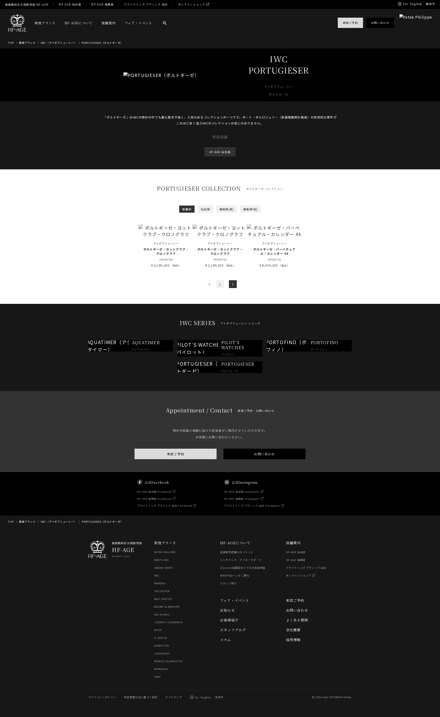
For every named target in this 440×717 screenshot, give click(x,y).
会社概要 (293, 629)
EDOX (158, 630)
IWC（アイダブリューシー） (59, 42)
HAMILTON (161, 645)
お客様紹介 (229, 620)
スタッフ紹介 (228, 583)
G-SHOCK (160, 638)
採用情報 (293, 639)
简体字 (219, 697)
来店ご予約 (175, 454)
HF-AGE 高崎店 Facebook (154, 498)
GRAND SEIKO (163, 567)
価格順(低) (250, 209)
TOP (11, 42)
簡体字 (430, 4)
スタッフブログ (233, 629)
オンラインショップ (191, 4)
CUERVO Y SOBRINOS (168, 622)
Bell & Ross (162, 614)
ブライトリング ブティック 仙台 (146, 4)
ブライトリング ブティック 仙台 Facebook (164, 505)
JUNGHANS (162, 653)
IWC (157, 575)
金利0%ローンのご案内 (234, 575)
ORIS (157, 677)
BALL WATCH (163, 599)
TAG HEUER (162, 591)
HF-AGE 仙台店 (70, 4)
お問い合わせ (264, 454)
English (416, 4)
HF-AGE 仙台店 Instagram (241, 491)
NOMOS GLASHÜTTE (168, 661)
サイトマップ (173, 697)
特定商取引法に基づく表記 (140, 697)
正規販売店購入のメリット (236, 552)
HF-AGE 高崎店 (102, 4)
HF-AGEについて (78, 23)
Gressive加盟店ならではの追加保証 (243, 567)
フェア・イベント (138, 23)
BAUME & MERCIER (167, 606)
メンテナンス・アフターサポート (241, 560)
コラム (225, 639)
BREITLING (161, 560)
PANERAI (160, 583)
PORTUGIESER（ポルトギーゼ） (103, 42)
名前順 (205, 209)
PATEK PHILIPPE (165, 552)
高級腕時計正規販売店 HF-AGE (27, 4)
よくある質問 (297, 620)
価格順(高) (226, 209)
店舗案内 (109, 23)
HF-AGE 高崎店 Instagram (241, 498)
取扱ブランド (45, 23)
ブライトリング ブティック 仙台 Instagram (252, 505)
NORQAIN (161, 669)
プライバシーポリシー (102, 697)
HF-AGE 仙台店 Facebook (154, 491)
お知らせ (227, 610)
